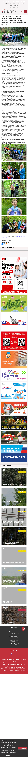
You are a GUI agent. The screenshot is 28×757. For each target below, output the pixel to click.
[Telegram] (4, 244)
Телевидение (6, 1)
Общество (21, 609)
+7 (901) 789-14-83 (14, 643)
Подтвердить (22, 748)
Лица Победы (21, 3)
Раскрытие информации (10, 3)
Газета (12, 1)
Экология (22, 491)
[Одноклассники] (6, 244)
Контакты (23, 1)
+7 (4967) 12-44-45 (14, 641)
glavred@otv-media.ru (14, 637)
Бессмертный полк (14, 5)
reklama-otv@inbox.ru (14, 644)
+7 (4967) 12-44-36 (14, 633)
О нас (17, 1)
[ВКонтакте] (2, 244)
